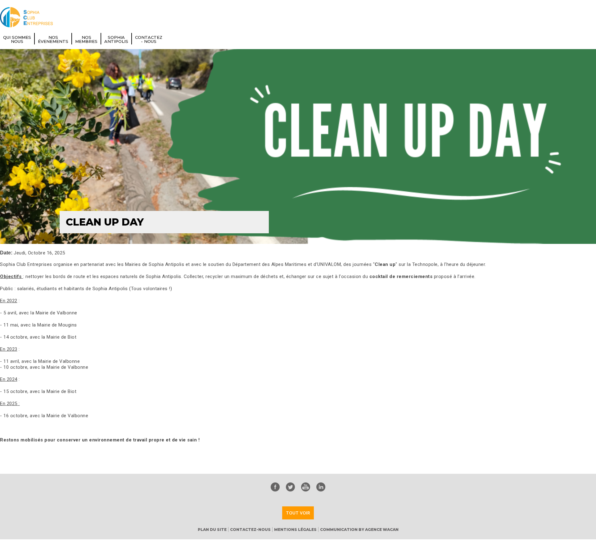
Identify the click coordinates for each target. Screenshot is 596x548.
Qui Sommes (17, 39)
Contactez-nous (250, 529)
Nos (53, 39)
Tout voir (298, 513)
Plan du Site (212, 529)
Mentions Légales (295, 529)
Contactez (148, 39)
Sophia (116, 39)
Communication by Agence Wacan (359, 529)
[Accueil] (26, 17)
